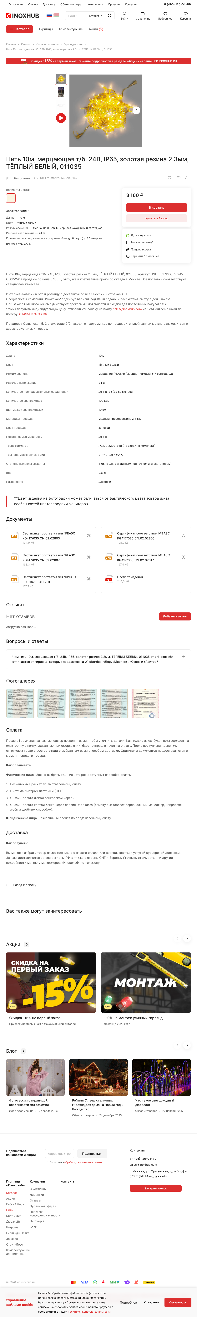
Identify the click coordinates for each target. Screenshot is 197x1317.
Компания (37, 1181)
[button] (136, 110)
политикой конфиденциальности (89, 1311)
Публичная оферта (43, 1206)
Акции (10, 1198)
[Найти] (109, 15)
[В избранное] (170, 178)
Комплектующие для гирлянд (18, 1252)
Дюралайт (13, 1221)
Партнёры (37, 1221)
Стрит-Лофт (14, 1244)
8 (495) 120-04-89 (177, 4)
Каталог (11, 1193)
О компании (38, 1189)
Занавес (12, 1239)
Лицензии (37, 1195)
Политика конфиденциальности (45, 1213)
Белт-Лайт (13, 1216)
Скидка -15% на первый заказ (34, 1018)
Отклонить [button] (151, 1302)
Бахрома (12, 1227)
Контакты (67, 1181)
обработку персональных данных (83, 1162)
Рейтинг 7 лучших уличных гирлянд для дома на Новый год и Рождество (98, 1104)
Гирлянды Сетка (17, 1233)
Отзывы (35, 1200)
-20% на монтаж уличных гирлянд (133, 1018)
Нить (9, 1210)
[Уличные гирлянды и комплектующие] (49, 15)
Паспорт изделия (130, 577)
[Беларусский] (56, 15)
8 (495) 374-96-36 (33, 314)
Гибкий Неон (15, 1204)
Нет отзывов (22, 178)
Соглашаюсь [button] (178, 1302)
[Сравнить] (179, 178)
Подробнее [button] (128, 1302)
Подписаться (92, 1154)
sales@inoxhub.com (127, 309)
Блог (33, 1227)
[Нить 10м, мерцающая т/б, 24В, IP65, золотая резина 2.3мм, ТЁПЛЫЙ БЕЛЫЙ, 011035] (10, 197)
